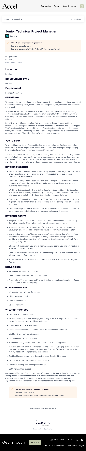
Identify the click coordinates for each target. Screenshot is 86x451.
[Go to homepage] (9, 6)
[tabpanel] (43, 239)
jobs (6, 19)
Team (56, 6)
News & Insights (69, 6)
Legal (81, 446)
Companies (46, 6)
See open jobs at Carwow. (21, 46)
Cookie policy (48, 429)
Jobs (70, 440)
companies (17, 19)
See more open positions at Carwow (43, 408)
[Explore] (82, 6)
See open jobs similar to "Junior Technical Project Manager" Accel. (35, 49)
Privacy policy (37, 429)
